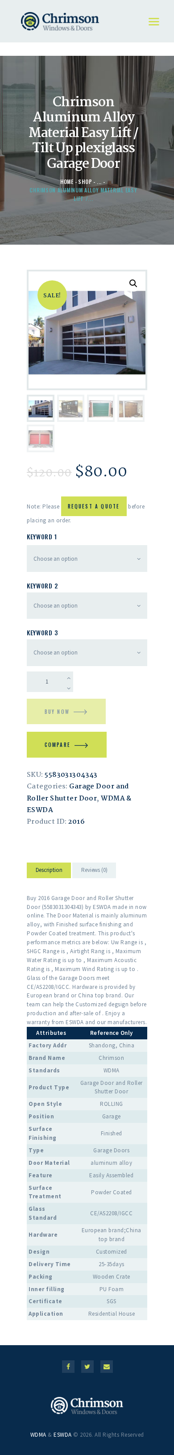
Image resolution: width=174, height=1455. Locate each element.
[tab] (49, 872)
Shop (85, 181)
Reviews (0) (94, 870)
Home (67, 181)
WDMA (38, 1434)
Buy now (57, 711)
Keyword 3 (42, 632)
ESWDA (63, 1434)
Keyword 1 (42, 536)
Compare (57, 744)
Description (49, 870)
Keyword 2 (42, 585)
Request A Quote (94, 506)
